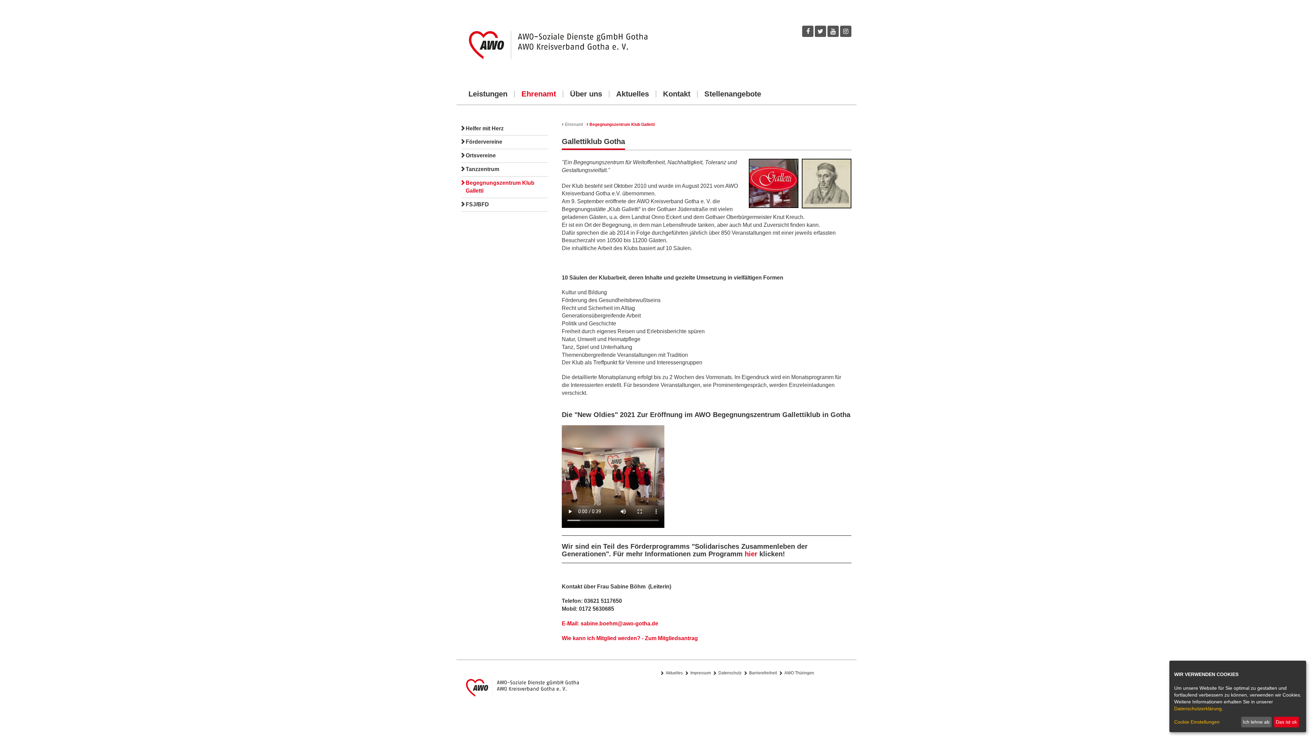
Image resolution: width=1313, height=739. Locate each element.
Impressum (700, 673)
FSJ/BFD (477, 204)
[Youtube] (833, 31)
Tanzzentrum (482, 169)
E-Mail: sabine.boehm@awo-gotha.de (610, 623)
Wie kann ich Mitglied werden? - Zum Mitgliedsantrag (630, 638)
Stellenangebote (732, 94)
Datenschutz (730, 673)
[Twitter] (820, 31)
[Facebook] (807, 31)
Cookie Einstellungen (1197, 722)
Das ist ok (1286, 722)
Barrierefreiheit (763, 673)
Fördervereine (484, 142)
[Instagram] (845, 31)
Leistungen (487, 94)
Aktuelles (632, 94)
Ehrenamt (538, 94)
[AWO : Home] (556, 45)
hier (751, 554)
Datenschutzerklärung (1198, 708)
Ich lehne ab (1256, 722)
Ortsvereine (481, 155)
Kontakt (676, 94)
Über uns (586, 94)
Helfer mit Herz (485, 128)
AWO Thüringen (799, 673)
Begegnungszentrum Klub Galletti (500, 187)
